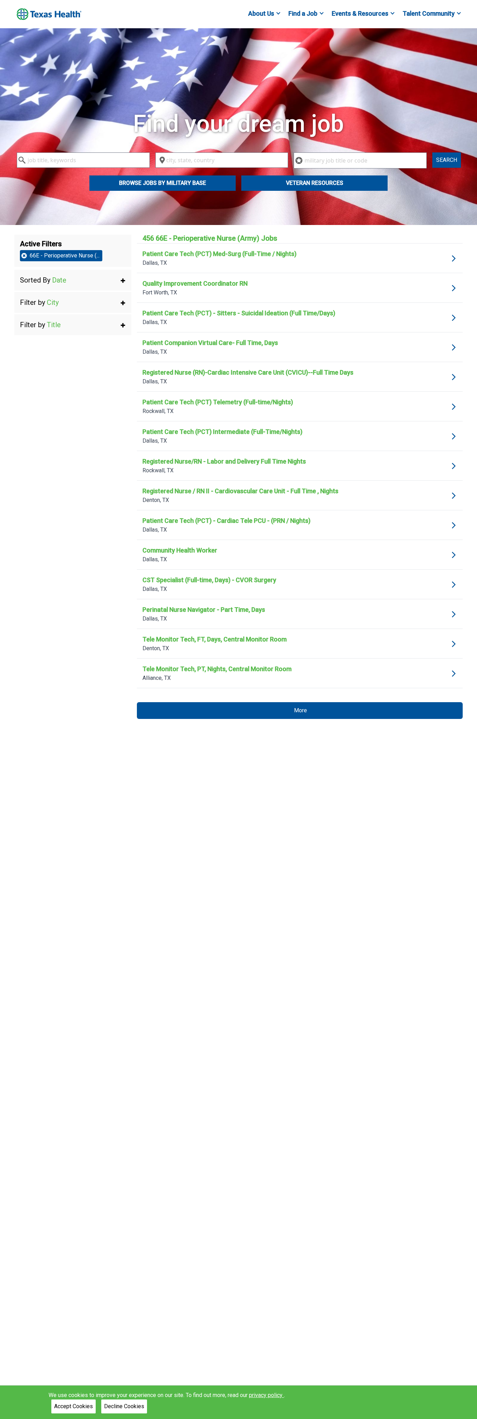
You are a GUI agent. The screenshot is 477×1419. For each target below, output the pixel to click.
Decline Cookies (124, 1406)
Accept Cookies (73, 1406)
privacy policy (266, 1395)
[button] (73, 280)
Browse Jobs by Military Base (162, 183)
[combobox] (83, 160)
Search (446, 160)
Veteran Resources (314, 183)
